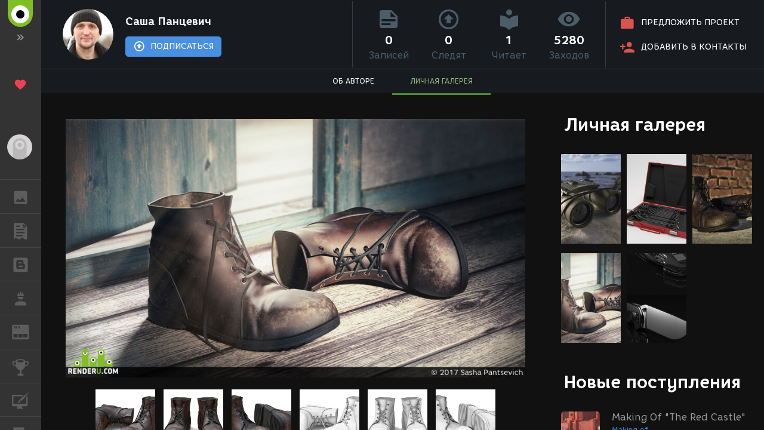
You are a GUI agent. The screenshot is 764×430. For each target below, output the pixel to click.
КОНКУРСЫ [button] (20, 366)
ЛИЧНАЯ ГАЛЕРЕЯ (441, 80)
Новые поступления (652, 381)
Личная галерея (635, 124)
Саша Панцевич (168, 21)
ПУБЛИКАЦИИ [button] (20, 230)
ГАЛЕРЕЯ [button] (20, 196)
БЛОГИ (20, 264)
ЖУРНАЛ (27, 331)
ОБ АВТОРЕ (353, 80)
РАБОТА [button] (20, 298)
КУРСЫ (20, 400)
